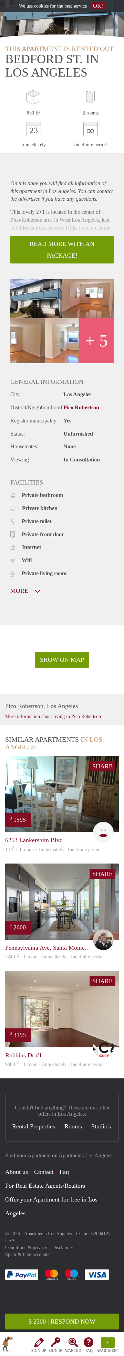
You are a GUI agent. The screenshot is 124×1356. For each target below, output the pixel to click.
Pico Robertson (81, 407)
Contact (43, 1171)
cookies (41, 6)
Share (102, 766)
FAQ (89, 1350)
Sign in (56, 1350)
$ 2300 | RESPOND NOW (62, 1321)
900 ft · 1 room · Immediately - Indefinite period (54, 1064)
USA (10, 1240)
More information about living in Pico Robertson (53, 716)
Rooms (73, 1126)
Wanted (73, 1350)
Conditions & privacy (26, 1247)
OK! (98, 6)
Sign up (38, 1350)
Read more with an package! (62, 249)
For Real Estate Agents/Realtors (45, 1185)
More (20, 590)
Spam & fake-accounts (27, 1254)
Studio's (101, 1126)
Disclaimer (62, 1247)
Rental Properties (33, 1126)
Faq (64, 1171)
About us (16, 1171)
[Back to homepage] (7, 1345)
